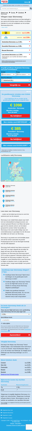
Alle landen (18, 423)
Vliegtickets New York (7, 410)
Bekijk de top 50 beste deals (10, 374)
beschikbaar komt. (6, 317)
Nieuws (12, 423)
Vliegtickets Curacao (7, 418)
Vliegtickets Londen (7, 415)
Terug (18, 72)
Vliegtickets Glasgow (9, 205)
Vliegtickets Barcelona (7, 412)
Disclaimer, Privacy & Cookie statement (15, 425)
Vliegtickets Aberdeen (10, 195)
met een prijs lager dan (18, 311)
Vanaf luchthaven (6, 78)
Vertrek (3, 72)
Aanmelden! (15, 335)
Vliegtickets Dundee (9, 200)
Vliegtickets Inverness (10, 190)
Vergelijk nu (15, 85)
